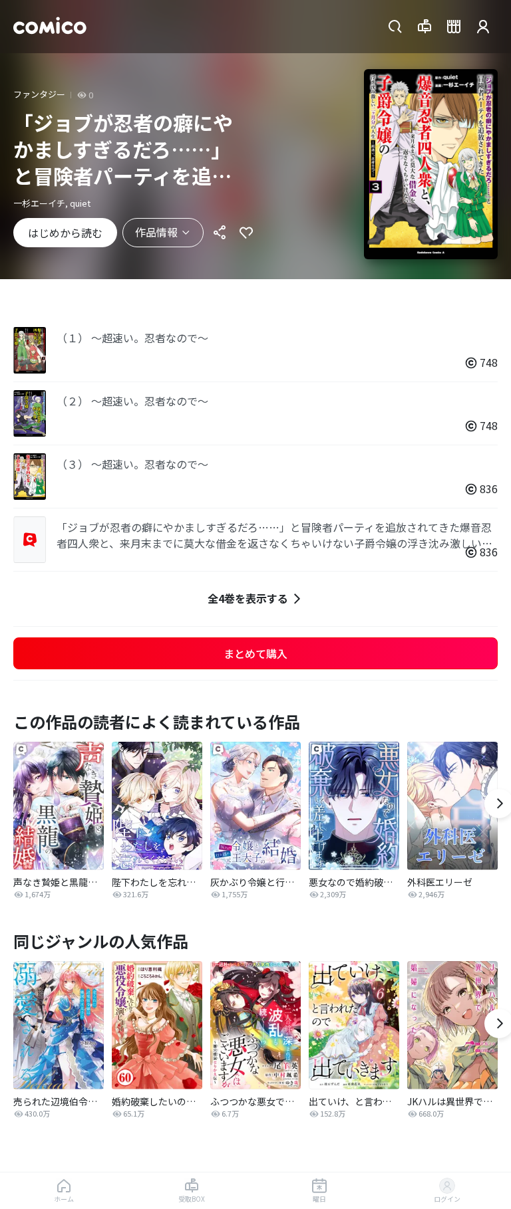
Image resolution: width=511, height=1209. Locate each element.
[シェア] (219, 232)
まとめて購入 (255, 653)
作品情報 (156, 232)
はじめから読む (65, 233)
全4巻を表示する (248, 598)
